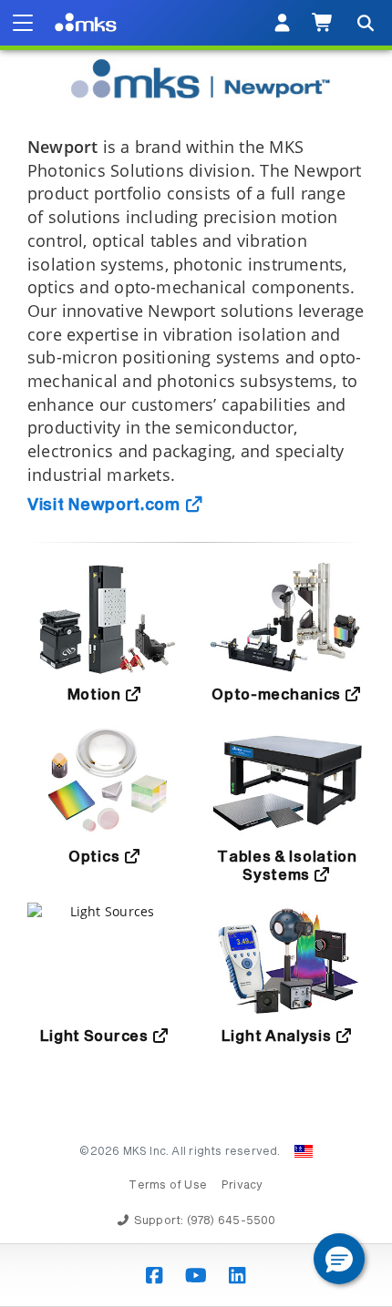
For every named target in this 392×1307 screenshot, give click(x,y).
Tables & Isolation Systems (287, 866)
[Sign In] (282, 22)
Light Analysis (278, 1036)
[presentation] (196, 653)
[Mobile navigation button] (23, 23)
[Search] (364, 22)
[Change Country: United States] (303, 1151)
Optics (95, 857)
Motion (96, 695)
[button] (339, 1258)
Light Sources (96, 1036)
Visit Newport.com (106, 505)
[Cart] (323, 22)
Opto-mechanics (278, 695)
